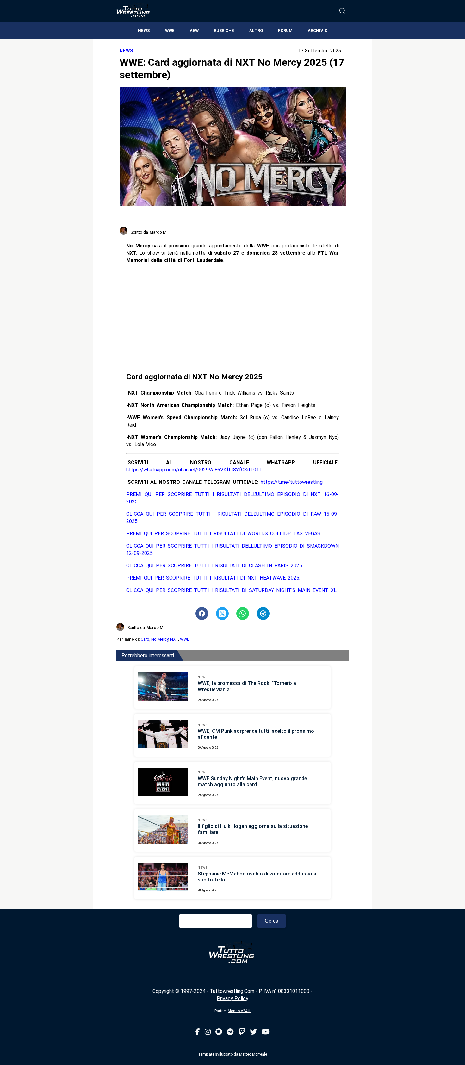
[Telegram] (230, 1032)
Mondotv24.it (239, 1011)
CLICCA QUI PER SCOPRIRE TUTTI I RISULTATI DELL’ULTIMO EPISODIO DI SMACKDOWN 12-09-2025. (232, 549)
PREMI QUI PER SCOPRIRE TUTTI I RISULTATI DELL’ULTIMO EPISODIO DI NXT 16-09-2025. (232, 498)
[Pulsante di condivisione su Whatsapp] (242, 613)
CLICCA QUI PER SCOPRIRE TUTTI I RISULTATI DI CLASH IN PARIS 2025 (214, 566)
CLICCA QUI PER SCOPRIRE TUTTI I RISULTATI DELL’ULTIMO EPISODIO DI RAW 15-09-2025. (232, 517)
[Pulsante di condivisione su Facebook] (201, 613)
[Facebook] (197, 1032)
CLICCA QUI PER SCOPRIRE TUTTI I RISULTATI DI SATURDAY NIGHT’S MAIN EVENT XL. (232, 590)
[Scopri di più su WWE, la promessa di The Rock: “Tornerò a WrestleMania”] (163, 687)
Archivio (317, 30)
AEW (194, 30)
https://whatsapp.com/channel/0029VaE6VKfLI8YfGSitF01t (193, 470)
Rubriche (224, 30)
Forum (285, 30)
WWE (170, 30)
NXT (174, 639)
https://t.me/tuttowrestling (292, 482)
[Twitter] (253, 1032)
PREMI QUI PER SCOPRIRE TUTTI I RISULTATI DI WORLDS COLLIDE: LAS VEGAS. (223, 534)
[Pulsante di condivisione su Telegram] (263, 613)
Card (145, 639)
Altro (256, 30)
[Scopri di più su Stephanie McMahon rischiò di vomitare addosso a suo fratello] (163, 878)
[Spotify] (218, 1032)
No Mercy (159, 639)
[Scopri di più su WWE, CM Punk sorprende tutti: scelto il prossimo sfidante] (163, 735)
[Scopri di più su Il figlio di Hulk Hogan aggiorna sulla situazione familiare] (163, 830)
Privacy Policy (232, 998)
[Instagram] (208, 1032)
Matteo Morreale (253, 1054)
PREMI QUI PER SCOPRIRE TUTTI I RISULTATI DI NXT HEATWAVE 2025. (213, 578)
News (144, 30)
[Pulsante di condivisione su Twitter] (222, 613)
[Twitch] (241, 1032)
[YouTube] (266, 1032)
